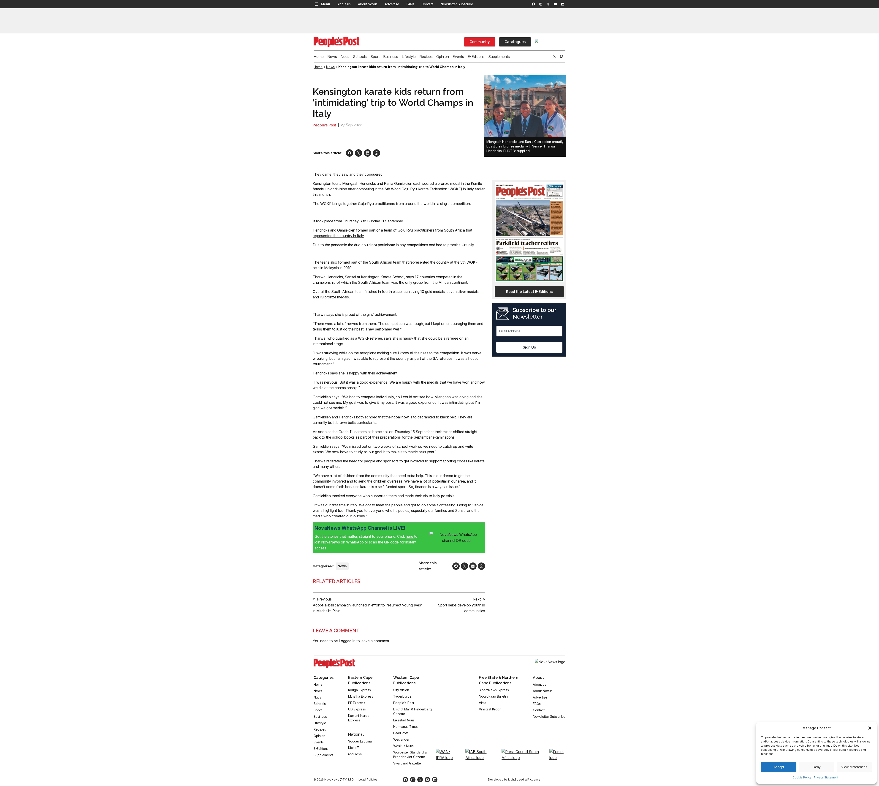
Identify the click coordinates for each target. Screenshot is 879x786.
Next (477, 599)
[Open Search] (561, 56)
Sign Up (529, 347)
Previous (324, 599)
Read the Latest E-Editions (529, 291)
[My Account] (554, 56)
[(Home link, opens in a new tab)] (334, 663)
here (410, 536)
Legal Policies (367, 779)
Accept (778, 767)
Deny (817, 767)
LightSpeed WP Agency (524, 779)
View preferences (854, 767)
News (330, 67)
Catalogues (515, 42)
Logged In (347, 641)
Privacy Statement (826, 777)
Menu (325, 4)
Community (479, 42)
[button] (870, 728)
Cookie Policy (802, 777)
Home (318, 67)
